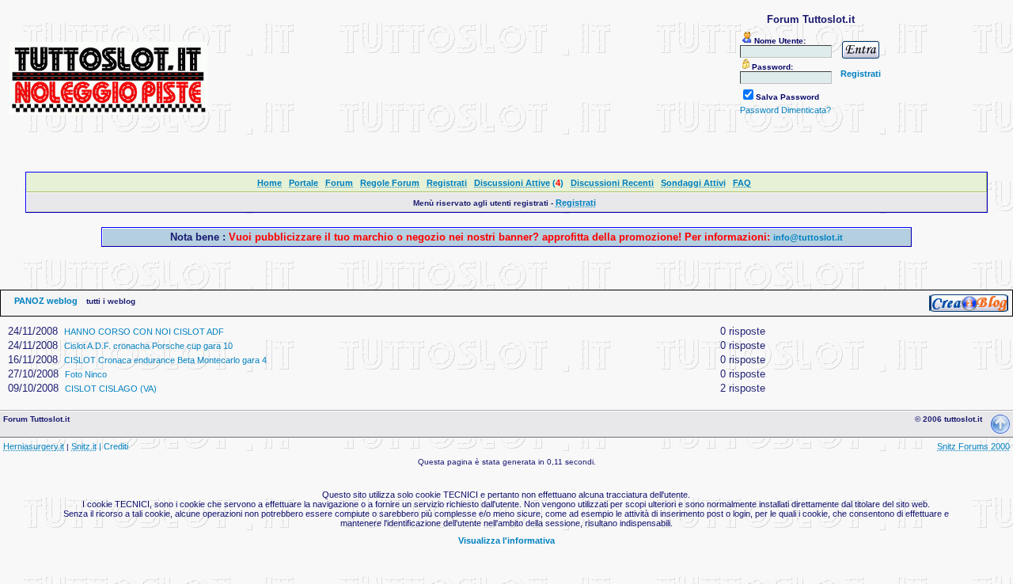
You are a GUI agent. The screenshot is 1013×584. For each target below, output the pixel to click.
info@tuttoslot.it (808, 237)
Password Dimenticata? (785, 110)
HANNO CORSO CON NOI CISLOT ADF (144, 331)
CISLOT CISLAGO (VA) (111, 388)
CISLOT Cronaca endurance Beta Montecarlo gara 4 (165, 360)
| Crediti (113, 446)
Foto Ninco (86, 374)
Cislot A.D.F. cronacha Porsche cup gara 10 (148, 346)
